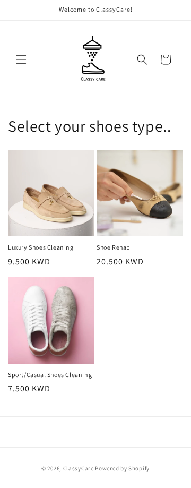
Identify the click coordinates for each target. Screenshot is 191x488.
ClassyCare (79, 468)
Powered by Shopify (122, 468)
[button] (21, 59)
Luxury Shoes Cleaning (41, 247)
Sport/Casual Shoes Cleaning (50, 375)
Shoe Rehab (114, 247)
